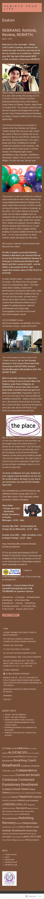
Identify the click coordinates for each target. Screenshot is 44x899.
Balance (21, 756)
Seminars (7, 696)
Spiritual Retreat (25, 834)
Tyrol (14, 837)
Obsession (6, 814)
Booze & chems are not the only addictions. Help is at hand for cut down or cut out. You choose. (20, 663)
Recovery (9, 823)
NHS (32, 811)
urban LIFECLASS (25, 609)
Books (35, 756)
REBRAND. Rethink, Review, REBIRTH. (19, 32)
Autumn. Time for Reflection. (15, 715)
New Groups (25, 811)
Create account (11, 854)
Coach (13, 771)
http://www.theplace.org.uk (14, 314)
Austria (9, 757)
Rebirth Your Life (21, 7)
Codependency (26, 770)
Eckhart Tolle (6, 797)
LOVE (18, 804)
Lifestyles (20, 597)
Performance (24, 814)
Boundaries (7, 761)
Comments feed (11, 862)
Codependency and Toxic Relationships (22, 657)
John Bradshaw (32, 800)
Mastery (30, 808)
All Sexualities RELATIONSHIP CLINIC (19, 653)
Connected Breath (28, 775)
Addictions (22, 748)
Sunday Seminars (11, 606)
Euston (20, 603)
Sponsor (34, 833)
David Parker (21, 789)
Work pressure (32, 840)
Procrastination (10, 818)
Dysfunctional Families (33, 793)
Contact (7, 699)
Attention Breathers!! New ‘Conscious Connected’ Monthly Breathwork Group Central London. (20, 722)
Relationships (34, 597)
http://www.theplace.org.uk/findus (16, 323)
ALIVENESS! (17, 752)
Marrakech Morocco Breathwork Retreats (19, 690)
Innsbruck (13, 800)
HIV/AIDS (5, 800)
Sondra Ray (31, 830)
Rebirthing (30, 603)
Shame (22, 827)
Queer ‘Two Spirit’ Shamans (15, 717)
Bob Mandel (29, 756)
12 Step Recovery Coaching (16, 649)
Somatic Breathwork (13, 830)
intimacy (21, 800)
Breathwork (8, 597)
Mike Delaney (7, 811)
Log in (7, 857)
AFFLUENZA (33, 748)
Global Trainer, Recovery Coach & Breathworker (19, 633)
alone (29, 753)
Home (5, 629)
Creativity (7, 789)
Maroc (13, 808)
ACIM (13, 748)
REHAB (19, 823)
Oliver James (14, 814)
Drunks (22, 793)
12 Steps (6, 748)
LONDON (8, 804)
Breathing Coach (24, 760)
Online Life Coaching (13, 645)
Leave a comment (10, 615)
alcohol (5, 753)
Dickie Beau (14, 793)
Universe (19, 837)
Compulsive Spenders (8, 775)
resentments (6, 827)
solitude (36, 827)
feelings (14, 797)
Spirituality (8, 600)
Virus (4, 840)
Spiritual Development (10, 834)
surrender (6, 837)
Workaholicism (20, 840)
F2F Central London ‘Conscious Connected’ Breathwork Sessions (19, 640)
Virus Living (11, 840)
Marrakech (21, 808)
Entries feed (9, 860)
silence (29, 827)
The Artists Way (22, 600)
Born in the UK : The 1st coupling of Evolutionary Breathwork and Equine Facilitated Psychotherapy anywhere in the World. (22, 681)
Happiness (25, 796)
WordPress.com (11, 865)
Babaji (14, 757)
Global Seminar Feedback (18, 674)
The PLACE (9, 609)
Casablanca (25, 766)
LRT (25, 804)
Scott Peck (15, 827)
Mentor (36, 808)
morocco (16, 811)
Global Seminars (11, 670)
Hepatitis (37, 797)
